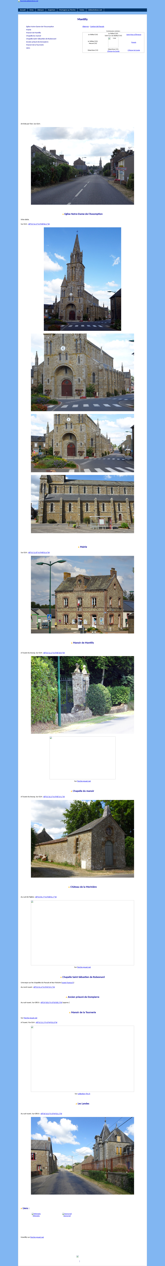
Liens (28, 48)
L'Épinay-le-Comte (113, 51)
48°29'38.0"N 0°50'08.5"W (51, 1003)
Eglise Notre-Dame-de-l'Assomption (40, 27)
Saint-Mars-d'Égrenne (133, 34)
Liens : (26, 1208)
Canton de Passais (97, 26)
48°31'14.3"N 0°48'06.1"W (39, 224)
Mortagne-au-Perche (67, 10)
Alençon (41, 10)
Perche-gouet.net (84, 781)
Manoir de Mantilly (33, 33)
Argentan (51, 10)
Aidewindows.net (95, 10)
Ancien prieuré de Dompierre (37, 42)
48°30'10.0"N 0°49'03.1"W (51, 1114)
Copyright (75, 1261)
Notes (82, 10)
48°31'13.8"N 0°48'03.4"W (39, 553)
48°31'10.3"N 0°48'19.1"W (54, 797)
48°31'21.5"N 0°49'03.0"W (46, 1022)
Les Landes (83, 1103)
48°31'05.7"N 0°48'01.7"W (46, 897)
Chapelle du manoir (33, 36)
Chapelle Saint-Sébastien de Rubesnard (41, 39)
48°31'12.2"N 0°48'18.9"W (54, 653)
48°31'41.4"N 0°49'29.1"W (44, 987)
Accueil (22, 10)
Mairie (28, 30)
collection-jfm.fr (84, 1094)
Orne (31, 10)
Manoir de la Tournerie (35, 45)
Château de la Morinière (83, 887)
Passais (133, 42)
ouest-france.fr (68, 983)
